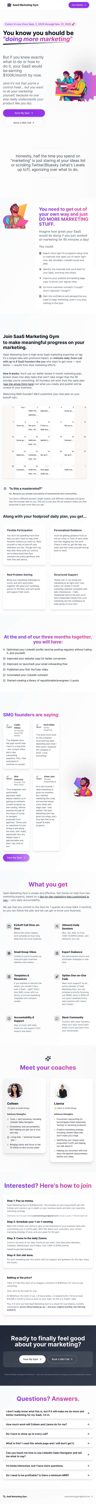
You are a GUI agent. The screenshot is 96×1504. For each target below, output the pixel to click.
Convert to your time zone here (19, 1249)
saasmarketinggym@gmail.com (45, 1216)
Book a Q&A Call (22, 122)
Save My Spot (22, 113)
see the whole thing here (19, 384)
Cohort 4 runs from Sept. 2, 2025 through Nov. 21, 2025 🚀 (40, 24)
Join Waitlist (77, 5)
